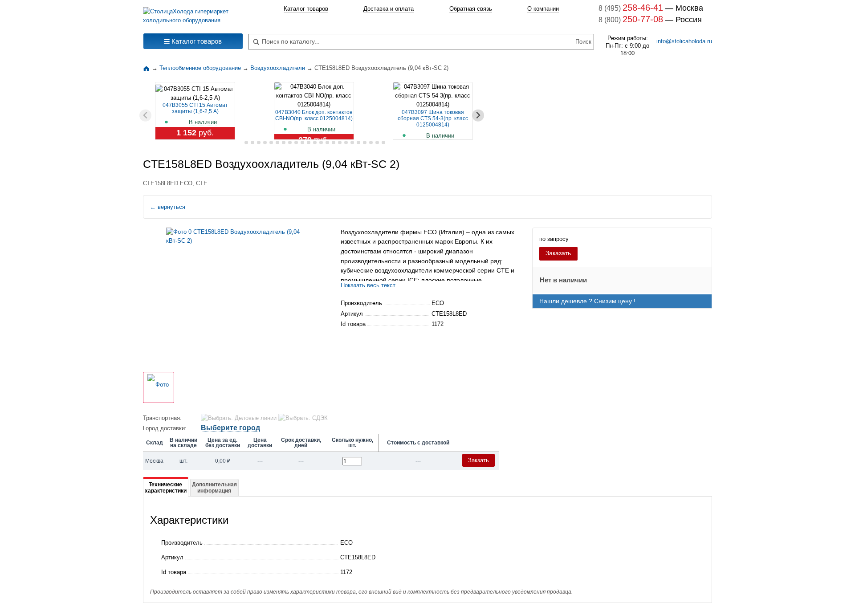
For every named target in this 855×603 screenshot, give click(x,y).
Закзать (478, 460)
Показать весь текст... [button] (370, 285)
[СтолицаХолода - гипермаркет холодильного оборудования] (193, 13)
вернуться (167, 207)
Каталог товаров (306, 8)
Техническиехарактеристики (166, 487)
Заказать (558, 253)
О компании (543, 8)
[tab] (239, 142)
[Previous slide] (145, 116)
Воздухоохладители (370, 232)
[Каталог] (147, 68)
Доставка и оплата (388, 8)
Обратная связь (470, 8)
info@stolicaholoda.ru (684, 41)
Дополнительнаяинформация (214, 487)
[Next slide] (478, 116)
